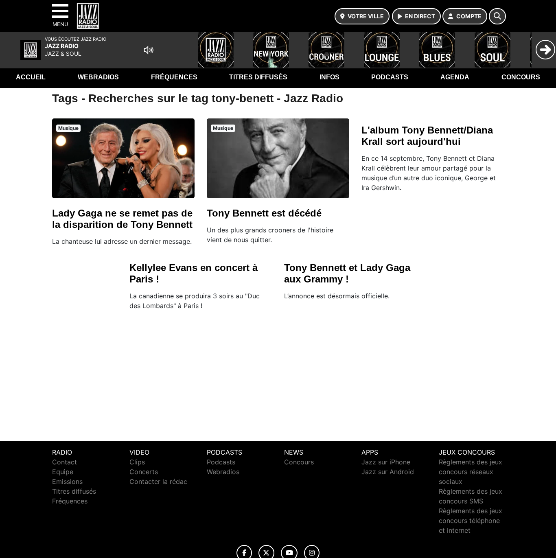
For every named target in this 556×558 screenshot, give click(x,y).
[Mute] (148, 50)
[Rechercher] (497, 16)
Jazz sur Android (387, 472)
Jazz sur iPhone (385, 462)
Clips (137, 462)
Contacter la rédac (158, 481)
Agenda (454, 77)
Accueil (31, 77)
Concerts (143, 472)
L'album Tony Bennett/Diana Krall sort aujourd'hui (427, 136)
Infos (329, 77)
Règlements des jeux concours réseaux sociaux (470, 472)
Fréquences (174, 77)
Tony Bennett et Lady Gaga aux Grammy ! (347, 273)
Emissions (67, 481)
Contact (64, 462)
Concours (520, 77)
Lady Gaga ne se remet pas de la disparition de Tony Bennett (122, 219)
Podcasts (389, 77)
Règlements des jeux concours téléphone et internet (470, 520)
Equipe (62, 472)
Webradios (98, 77)
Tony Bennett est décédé (264, 213)
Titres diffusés (258, 77)
